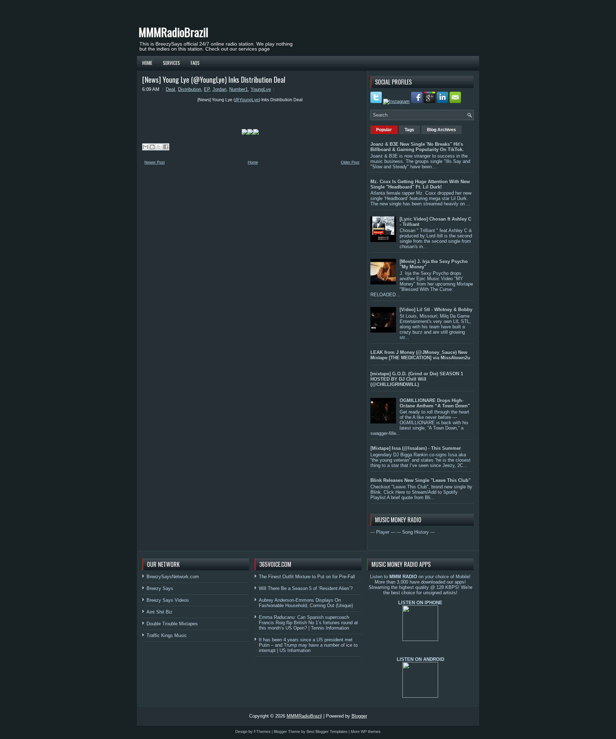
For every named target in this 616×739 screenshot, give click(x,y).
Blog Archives (441, 129)
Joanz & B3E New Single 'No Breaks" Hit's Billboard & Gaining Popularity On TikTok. (417, 147)
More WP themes (366, 731)
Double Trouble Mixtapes (172, 623)
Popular (384, 129)
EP (207, 89)
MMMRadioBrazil (173, 32)
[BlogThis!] (152, 146)
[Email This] (145, 146)
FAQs (195, 62)
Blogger (359, 716)
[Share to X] (159, 146)
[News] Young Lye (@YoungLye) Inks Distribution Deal (213, 79)
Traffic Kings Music (167, 635)
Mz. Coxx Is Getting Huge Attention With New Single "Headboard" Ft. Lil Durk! (420, 184)
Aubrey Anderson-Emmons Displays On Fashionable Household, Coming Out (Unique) (306, 602)
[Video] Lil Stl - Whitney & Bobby (436, 309)
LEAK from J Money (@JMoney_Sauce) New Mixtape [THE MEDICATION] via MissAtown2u (420, 355)
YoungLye (261, 89)
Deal (170, 89)
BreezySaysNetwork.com (173, 576)
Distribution (189, 89)
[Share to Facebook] (165, 146)
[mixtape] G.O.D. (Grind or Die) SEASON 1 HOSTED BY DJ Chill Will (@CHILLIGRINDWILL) (416, 379)
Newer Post (154, 162)
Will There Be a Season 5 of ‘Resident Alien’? (306, 588)
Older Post (350, 162)
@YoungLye (247, 99)
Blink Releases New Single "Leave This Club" (420, 480)
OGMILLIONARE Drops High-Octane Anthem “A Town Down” (435, 403)
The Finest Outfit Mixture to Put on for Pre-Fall (307, 576)
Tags (409, 129)
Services (171, 62)
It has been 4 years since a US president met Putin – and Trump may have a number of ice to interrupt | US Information (308, 645)
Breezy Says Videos (168, 600)
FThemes (262, 731)
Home (147, 62)
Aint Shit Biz (160, 612)
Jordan (219, 89)
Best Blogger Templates (327, 731)
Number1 (238, 89)
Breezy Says (160, 588)
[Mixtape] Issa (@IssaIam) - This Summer (415, 448)
